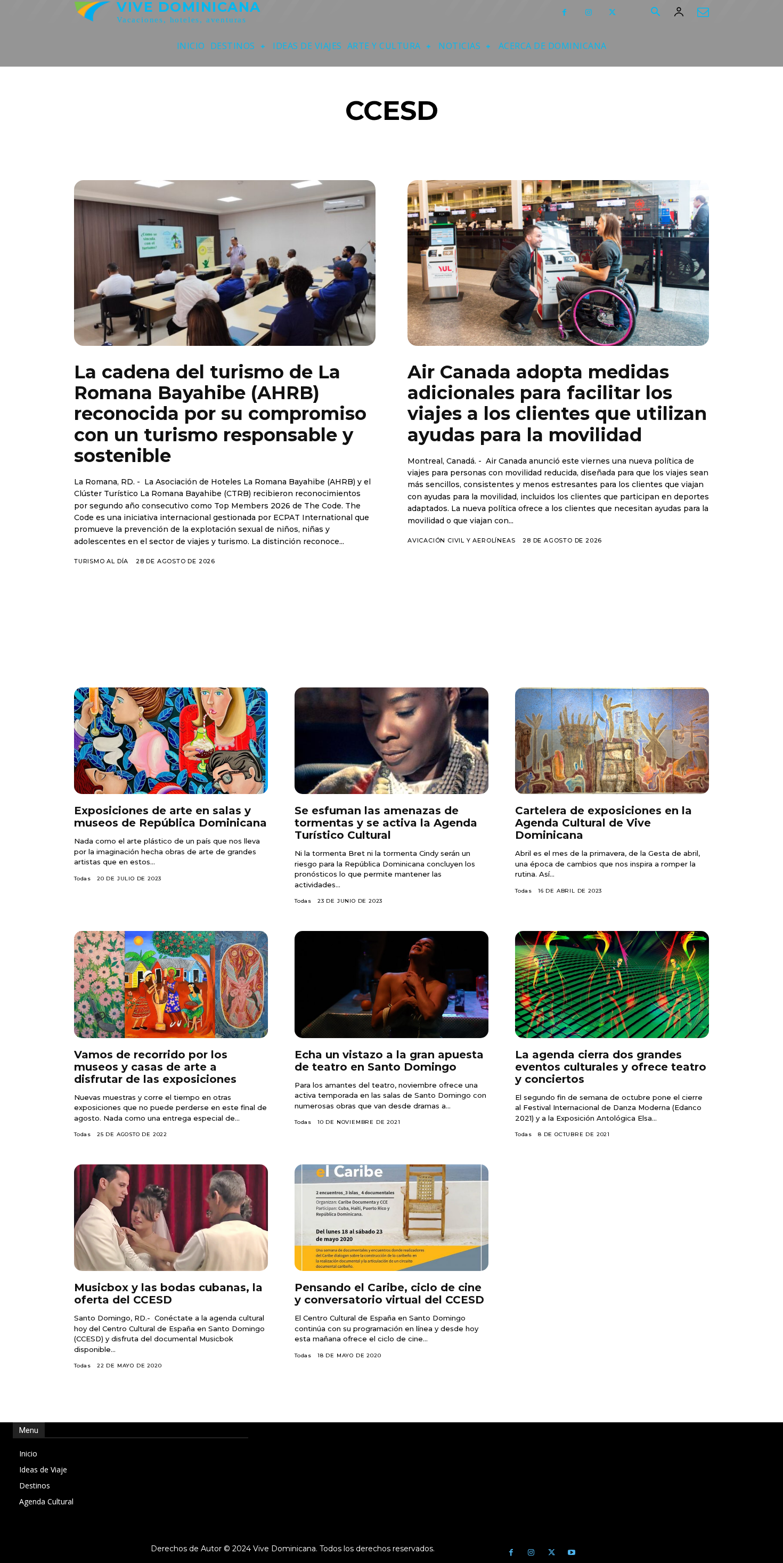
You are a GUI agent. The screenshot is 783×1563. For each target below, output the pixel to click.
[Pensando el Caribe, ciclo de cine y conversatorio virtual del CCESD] (391, 1217)
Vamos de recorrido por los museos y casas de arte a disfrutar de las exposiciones (155, 1067)
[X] (612, 12)
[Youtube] (571, 1552)
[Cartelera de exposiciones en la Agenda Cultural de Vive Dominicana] (612, 740)
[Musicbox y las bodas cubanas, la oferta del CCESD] (171, 1217)
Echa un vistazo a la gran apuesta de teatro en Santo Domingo (389, 1060)
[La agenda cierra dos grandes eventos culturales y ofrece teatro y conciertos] (612, 984)
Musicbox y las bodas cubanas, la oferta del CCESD (168, 1293)
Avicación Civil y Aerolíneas (461, 540)
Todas (82, 878)
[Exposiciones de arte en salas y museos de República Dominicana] (171, 740)
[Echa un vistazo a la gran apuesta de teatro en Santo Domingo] (391, 984)
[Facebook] (564, 12)
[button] (655, 13)
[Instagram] (588, 12)
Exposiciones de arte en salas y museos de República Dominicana (170, 816)
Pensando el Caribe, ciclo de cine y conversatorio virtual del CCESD (389, 1293)
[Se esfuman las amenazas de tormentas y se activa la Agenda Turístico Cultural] (391, 740)
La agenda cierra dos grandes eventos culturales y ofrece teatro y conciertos (610, 1067)
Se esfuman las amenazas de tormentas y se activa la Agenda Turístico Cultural (386, 822)
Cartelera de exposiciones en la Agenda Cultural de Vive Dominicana (603, 822)
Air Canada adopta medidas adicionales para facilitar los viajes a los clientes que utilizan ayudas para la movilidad (557, 403)
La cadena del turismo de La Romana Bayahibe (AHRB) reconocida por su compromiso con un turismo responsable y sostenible (220, 413)
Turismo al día (101, 561)
